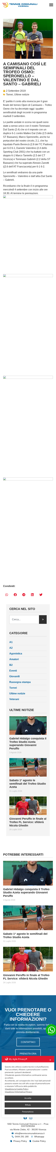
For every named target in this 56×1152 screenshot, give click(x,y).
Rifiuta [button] (28, 1105)
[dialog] (28, 1086)
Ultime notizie (21, 94)
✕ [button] (50, 1060)
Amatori (14, 659)
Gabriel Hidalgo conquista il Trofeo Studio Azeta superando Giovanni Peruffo (27, 743)
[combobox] (24, 619)
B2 (11, 665)
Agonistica (15, 653)
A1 (11, 642)
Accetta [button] (27, 1098)
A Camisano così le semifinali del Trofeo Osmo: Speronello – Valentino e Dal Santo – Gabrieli (24, 74)
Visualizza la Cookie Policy (16, 1089)
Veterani (14, 699)
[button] (51, 5)
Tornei (9, 94)
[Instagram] (31, 1117)
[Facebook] (25, 1117)
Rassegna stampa (20, 682)
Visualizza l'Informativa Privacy (18, 1092)
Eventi (13, 670)
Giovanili (14, 676)
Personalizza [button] (27, 1111)
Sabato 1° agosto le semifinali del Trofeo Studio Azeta (27, 783)
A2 (11, 648)
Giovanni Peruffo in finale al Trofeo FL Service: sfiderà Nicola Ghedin (27, 822)
